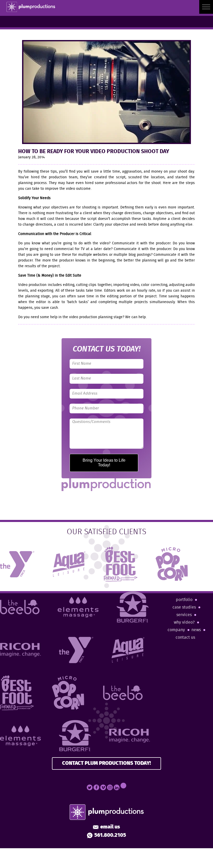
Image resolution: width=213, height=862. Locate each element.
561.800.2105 (110, 835)
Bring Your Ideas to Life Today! (104, 462)
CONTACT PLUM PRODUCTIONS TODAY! (106, 763)
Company (176, 630)
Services (184, 615)
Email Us (110, 827)
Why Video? (184, 622)
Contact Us (185, 637)
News (196, 630)
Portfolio (184, 600)
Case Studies (184, 607)
